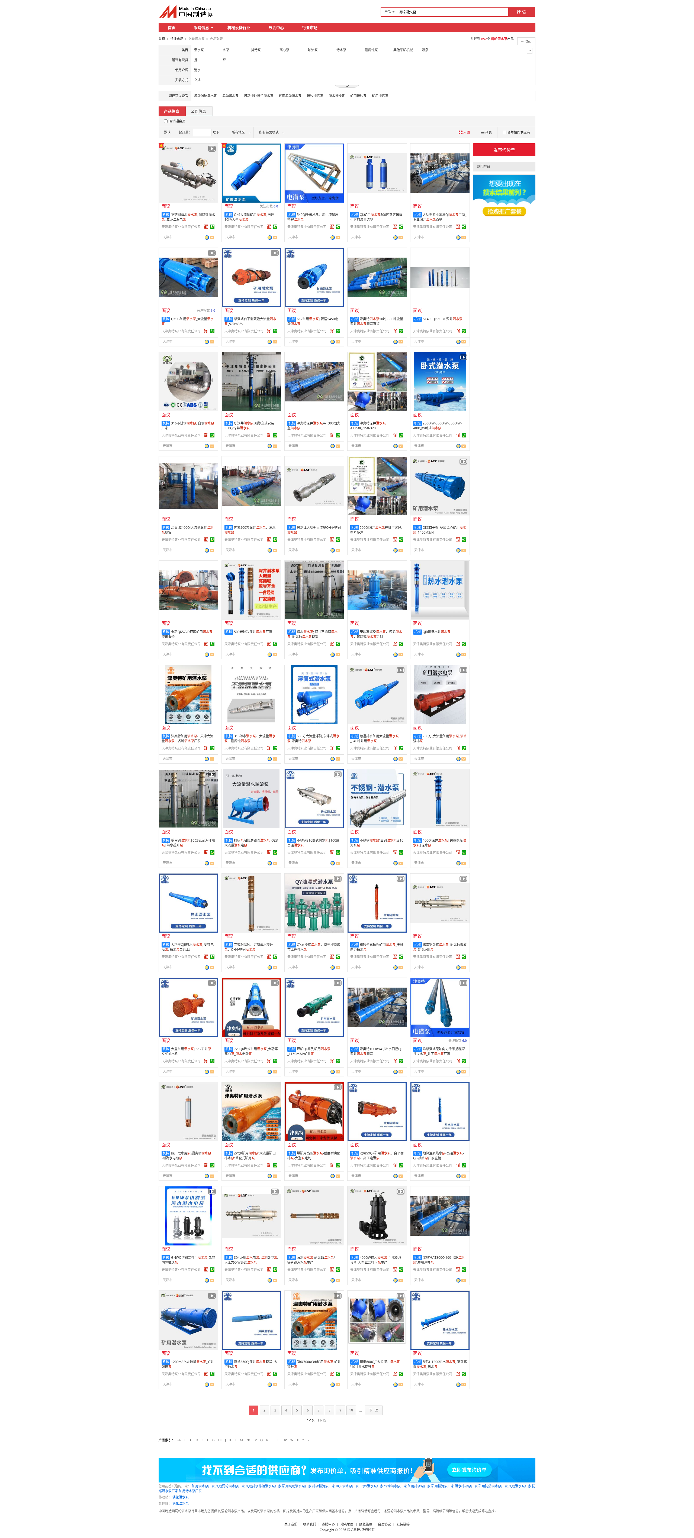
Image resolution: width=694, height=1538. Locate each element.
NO (248, 1440)
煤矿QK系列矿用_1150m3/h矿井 (308, 1051)
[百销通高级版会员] (206, 227)
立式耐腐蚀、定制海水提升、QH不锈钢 (248, 947)
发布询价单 (504, 150)
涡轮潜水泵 (180, 1497)
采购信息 (201, 27)
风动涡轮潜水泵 (205, 95)
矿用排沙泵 (358, 95)
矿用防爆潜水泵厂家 (493, 1486)
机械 (166, 214)
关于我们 (290, 1524)
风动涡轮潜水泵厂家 (230, 1486)
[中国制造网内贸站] (187, 11)
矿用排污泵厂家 (442, 1486)
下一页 (373, 1410)
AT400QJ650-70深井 (442, 319)
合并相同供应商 (518, 132)
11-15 (321, 1420)
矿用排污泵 (380, 95)
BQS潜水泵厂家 (347, 1486)
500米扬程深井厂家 (253, 632)
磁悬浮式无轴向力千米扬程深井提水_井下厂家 (439, 1051)
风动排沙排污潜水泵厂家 (263, 1486)
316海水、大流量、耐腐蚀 (249, 738)
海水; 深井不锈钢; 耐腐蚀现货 (312, 634)
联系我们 (309, 1524)
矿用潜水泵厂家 (203, 1486)
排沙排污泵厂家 (323, 1486)
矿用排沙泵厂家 (419, 1486)
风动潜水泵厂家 (520, 1486)
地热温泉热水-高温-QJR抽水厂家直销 (438, 1155)
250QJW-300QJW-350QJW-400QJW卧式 (437, 425)
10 (351, 1410)
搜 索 (521, 12)
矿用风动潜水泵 (290, 95)
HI (219, 1440)
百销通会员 (177, 121)
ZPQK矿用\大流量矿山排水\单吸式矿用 (250, 1155)
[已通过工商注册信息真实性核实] (212, 227)
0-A (178, 1440)
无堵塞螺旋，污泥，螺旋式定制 (376, 634)
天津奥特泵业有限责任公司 (181, 227)
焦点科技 (353, 1529)
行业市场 (309, 27)
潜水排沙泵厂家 (466, 1486)
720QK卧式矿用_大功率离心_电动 (251, 1051)
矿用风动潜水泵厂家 (296, 1486)
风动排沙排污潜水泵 (258, 95)
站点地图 (347, 1524)
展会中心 (276, 27)
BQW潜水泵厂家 (371, 1486)
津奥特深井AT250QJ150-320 (368, 425)
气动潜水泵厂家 (395, 1486)
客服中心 (328, 1524)
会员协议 (384, 1524)
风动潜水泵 (230, 95)
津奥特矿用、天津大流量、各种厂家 (187, 738)
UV (284, 1440)
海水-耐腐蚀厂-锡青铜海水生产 (312, 1260)
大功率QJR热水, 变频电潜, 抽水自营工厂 (188, 947)
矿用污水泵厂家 (190, 1491)
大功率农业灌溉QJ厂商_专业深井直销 (439, 217)
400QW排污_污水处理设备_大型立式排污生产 (375, 1260)
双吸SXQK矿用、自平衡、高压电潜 (377, 1155)
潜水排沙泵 (337, 95)
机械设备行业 (238, 27)
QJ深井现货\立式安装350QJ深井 (249, 425)
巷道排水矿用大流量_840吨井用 (374, 738)
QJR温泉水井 (437, 632)
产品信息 (171, 111)
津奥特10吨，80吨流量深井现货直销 (376, 321)
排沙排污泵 (315, 95)
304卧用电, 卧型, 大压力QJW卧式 (251, 1260)
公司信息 (198, 111)
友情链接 (403, 1524)
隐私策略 (365, 1524)
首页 (171, 27)
